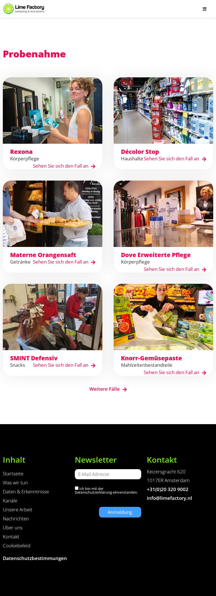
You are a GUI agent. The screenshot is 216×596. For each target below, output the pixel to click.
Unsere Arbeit (17, 509)
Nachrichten (16, 518)
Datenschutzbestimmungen (35, 558)
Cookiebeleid (16, 545)
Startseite (13, 473)
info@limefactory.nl (169, 498)
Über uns (12, 527)
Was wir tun (15, 482)
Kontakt (11, 536)
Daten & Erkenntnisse (26, 491)
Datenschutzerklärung (93, 492)
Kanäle (10, 500)
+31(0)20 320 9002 (167, 489)
